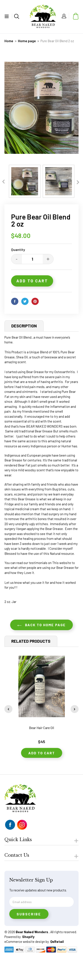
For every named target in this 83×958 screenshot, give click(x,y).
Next (78, 181)
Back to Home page (45, 625)
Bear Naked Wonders (32, 932)
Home (8, 41)
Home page (27, 41)
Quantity (18, 249)
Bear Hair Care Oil (41, 728)
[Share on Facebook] (16, 301)
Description (24, 325)
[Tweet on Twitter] (26, 301)
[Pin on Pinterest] (36, 301)
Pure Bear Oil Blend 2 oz (57, 41)
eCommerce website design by (27, 941)
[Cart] (75, 16)
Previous (3, 181)
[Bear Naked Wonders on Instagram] (22, 825)
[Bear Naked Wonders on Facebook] (10, 825)
